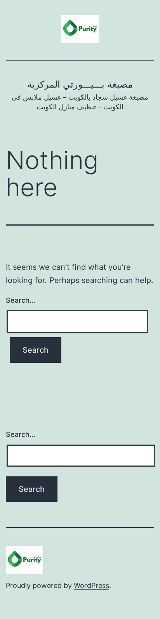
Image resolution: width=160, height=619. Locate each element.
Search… (20, 300)
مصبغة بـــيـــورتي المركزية (80, 84)
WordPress (91, 585)
